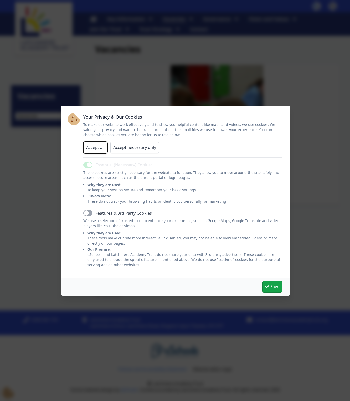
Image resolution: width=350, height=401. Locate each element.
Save (274, 286)
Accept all (95, 147)
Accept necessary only (134, 147)
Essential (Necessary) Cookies (124, 165)
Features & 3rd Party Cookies (124, 213)
